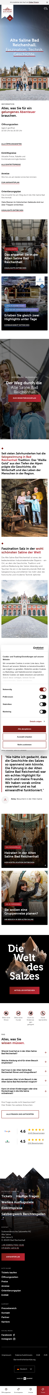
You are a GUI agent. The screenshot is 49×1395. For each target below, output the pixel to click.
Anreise (5, 1286)
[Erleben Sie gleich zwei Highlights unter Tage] (24, 303)
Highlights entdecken (12, 210)
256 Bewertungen (35, 1143)
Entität (4, 1295)
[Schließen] (47, 2)
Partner (5, 1317)
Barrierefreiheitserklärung (24, 1359)
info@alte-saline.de (10, 1248)
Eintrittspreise (11, 1208)
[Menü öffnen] (46, 8)
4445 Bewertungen (36, 1133)
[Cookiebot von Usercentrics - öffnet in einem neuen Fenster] (35, 648)
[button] (24, 1052)
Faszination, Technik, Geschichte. (24, 52)
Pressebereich (9, 1308)
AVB (45, 1355)
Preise (4, 1281)
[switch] (42, 697)
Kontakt (5, 1312)
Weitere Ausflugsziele (17, 1202)
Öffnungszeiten (9, 1277)
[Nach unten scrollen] (25, 93)
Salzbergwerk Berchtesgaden (23, 1214)
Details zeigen (36, 721)
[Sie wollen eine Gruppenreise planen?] (24, 898)
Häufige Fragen (27, 1196)
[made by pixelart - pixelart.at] (25, 1378)
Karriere (5, 1321)
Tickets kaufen (9, 1272)
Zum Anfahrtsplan (10, 182)
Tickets (6, 1196)
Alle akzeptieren (24, 729)
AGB (38, 1355)
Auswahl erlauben (24, 737)
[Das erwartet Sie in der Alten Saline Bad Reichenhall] (24, 246)
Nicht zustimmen (24, 745)
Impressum (6, 1355)
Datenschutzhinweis (23, 1355)
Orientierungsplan (11, 1290)
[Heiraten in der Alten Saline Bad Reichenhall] (24, 841)
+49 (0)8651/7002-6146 (12, 1245)
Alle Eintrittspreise (11, 165)
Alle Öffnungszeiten (11, 144)
